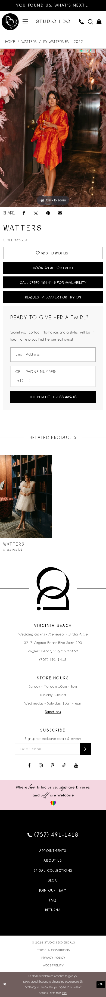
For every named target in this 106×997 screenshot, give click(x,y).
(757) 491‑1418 (53, 660)
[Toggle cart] (99, 21)
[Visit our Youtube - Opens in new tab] (76, 765)
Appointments (52, 850)
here (64, 993)
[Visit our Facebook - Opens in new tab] (29, 765)
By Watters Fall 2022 (63, 42)
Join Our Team (53, 890)
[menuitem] (25, 21)
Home (10, 42)
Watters (29, 42)
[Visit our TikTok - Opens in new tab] (64, 765)
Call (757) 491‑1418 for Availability (53, 282)
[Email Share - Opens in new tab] (60, 213)
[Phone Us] (81, 21)
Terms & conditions (53, 950)
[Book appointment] (10, 22)
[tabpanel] (53, 128)
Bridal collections (53, 870)
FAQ (53, 900)
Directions (53, 712)
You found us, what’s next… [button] (53, 5)
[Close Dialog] (4, 984)
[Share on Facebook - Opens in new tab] (24, 213)
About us (53, 860)
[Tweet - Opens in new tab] (35, 213)
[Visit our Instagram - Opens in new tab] (41, 765)
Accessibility (53, 965)
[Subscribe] (86, 749)
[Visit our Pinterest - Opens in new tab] (52, 765)
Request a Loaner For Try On (53, 297)
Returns (53, 910)
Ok (100, 984)
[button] (25, 21)
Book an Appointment (53, 268)
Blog (53, 880)
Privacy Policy (54, 957)
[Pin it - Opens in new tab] (48, 213)
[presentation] (26, 496)
